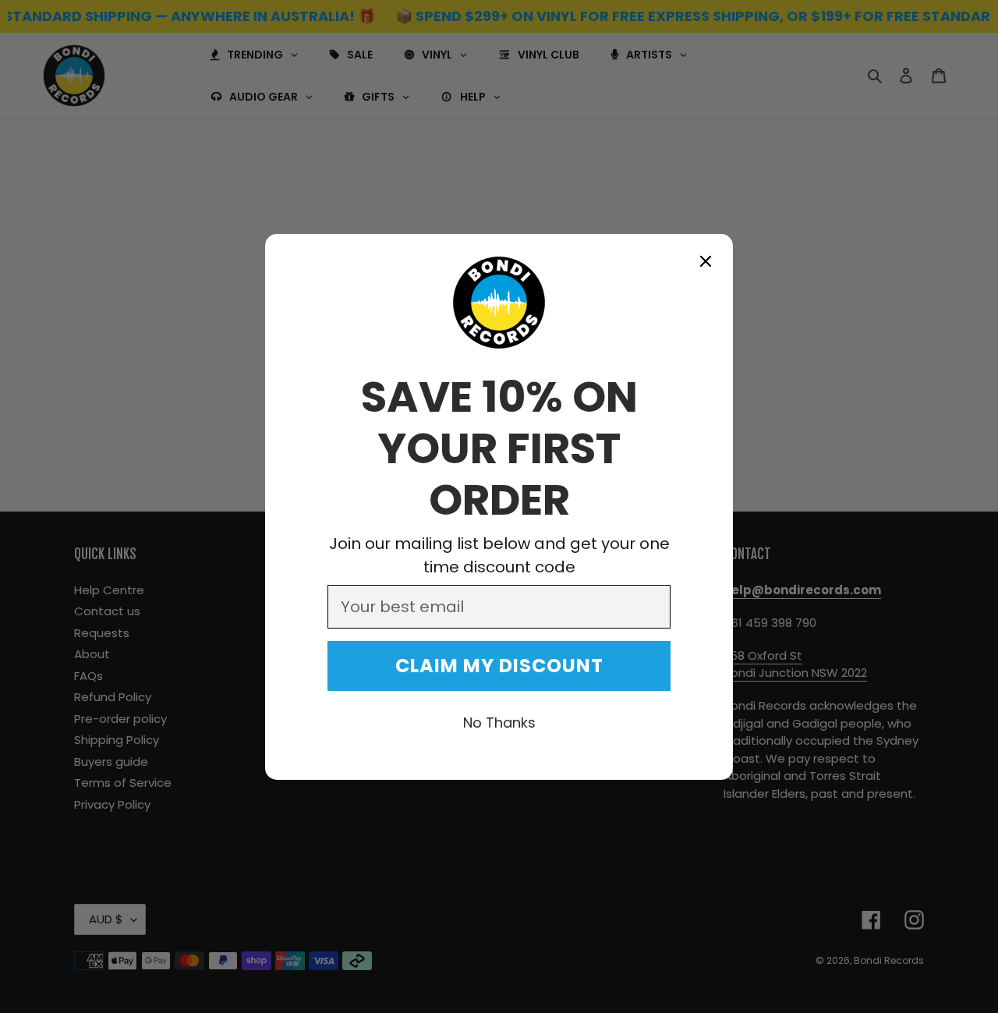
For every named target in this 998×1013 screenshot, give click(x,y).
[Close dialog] (705, 261)
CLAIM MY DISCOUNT (499, 665)
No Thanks (499, 722)
